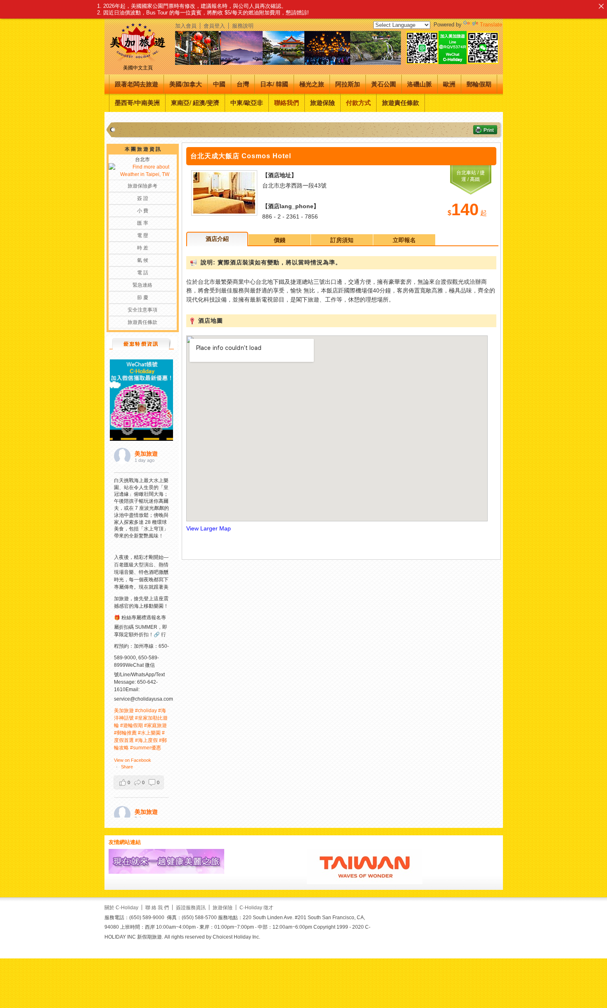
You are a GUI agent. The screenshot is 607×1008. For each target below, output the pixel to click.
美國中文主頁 (138, 68)
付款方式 (358, 102)
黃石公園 (383, 83)
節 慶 (142, 297)
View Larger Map (208, 528)
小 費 (142, 211)
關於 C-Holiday (121, 907)
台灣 (243, 83)
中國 (219, 83)
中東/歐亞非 (246, 102)
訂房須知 (341, 240)
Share (127, 766)
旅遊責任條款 (400, 102)
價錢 (279, 240)
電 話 (142, 273)
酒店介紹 (217, 238)
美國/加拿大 (185, 83)
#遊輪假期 (131, 725)
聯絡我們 (286, 102)
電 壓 (142, 235)
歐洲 (449, 83)
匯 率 (142, 223)
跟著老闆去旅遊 (136, 83)
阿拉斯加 (347, 83)
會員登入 (214, 26)
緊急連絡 (142, 285)
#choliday (146, 710)
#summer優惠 (145, 748)
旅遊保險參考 (142, 186)
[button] (139, 782)
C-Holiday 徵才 (256, 907)
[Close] (601, 6)
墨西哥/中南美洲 (137, 102)
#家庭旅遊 (155, 725)
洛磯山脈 (419, 83)
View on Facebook (132, 760)
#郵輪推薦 (125, 733)
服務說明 (243, 26)
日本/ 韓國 (274, 83)
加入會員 (186, 26)
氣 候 (142, 260)
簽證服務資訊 (191, 907)
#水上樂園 (149, 733)
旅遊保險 (322, 102)
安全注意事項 (142, 310)
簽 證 (142, 198)
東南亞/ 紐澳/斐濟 (195, 102)
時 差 (142, 248)
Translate (491, 24)
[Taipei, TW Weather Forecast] (139, 174)
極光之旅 (311, 83)
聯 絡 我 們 (157, 907)
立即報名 (404, 240)
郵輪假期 (479, 83)
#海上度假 (146, 740)
